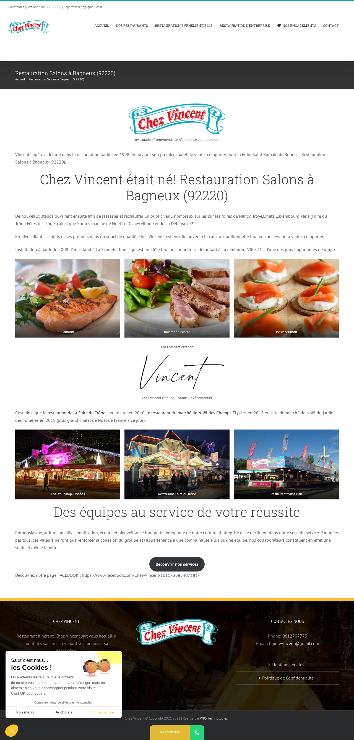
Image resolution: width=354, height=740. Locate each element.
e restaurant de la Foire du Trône (74, 412)
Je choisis (63, 712)
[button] (11, 730)
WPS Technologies (214, 718)
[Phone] (197, 732)
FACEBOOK (68, 575)
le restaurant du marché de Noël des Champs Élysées (197, 412)
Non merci (25, 712)
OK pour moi (102, 712)
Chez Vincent (81, 179)
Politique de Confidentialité (288, 678)
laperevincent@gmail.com (83, 7)
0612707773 (294, 636)
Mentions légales (288, 664)
